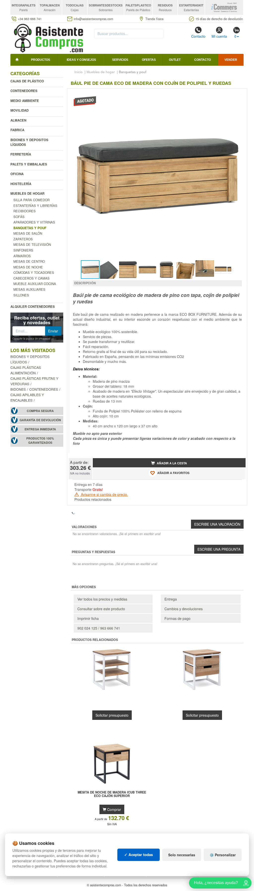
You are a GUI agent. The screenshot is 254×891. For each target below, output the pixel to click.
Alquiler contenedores (32, 306)
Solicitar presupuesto (111, 715)
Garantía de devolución (40, 420)
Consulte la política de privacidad (31, 338)
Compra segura (40, 411)
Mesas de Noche (28, 267)
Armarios (22, 256)
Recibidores (24, 211)
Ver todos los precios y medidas (102, 599)
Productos (40, 60)
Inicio (78, 71)
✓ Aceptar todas (138, 854)
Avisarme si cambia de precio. (104, 494)
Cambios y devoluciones (183, 608)
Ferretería (20, 154)
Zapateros (23, 239)
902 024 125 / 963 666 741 (98, 628)
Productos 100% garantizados (40, 440)
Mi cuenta (219, 36)
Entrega (170, 599)
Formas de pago (177, 618)
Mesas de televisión (32, 244)
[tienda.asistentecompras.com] (48, 37)
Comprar (113, 809)
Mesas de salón (27, 233)
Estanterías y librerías (35, 205)
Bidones (18, 389)
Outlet (175, 60)
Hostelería (20, 183)
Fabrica (17, 129)
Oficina (17, 173)
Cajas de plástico (27, 81)
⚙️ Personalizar (223, 854)
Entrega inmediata (40, 429)
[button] (237, 94)
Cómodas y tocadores (33, 272)
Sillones (21, 295)
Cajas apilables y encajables (27, 397)
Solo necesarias (181, 854)
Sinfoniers (23, 250)
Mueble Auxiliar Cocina (34, 283)
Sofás (19, 216)
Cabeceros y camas (31, 278)
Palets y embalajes (28, 164)
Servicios (120, 60)
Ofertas (149, 60)
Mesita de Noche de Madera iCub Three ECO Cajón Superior (112, 794)
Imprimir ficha (88, 618)
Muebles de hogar (27, 193)
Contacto (198, 36)
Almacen (18, 120)
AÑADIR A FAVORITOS (173, 473)
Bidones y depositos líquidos (29, 142)
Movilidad (19, 110)
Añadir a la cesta (171, 463)
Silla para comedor (31, 199)
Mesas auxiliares (29, 289)
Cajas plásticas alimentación (25, 370)
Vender (230, 60)
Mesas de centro (29, 261)
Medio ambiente (24, 100)
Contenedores (23, 90)
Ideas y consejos (81, 60)
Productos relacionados (92, 499)
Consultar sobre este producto (101, 608)
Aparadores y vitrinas (34, 222)
